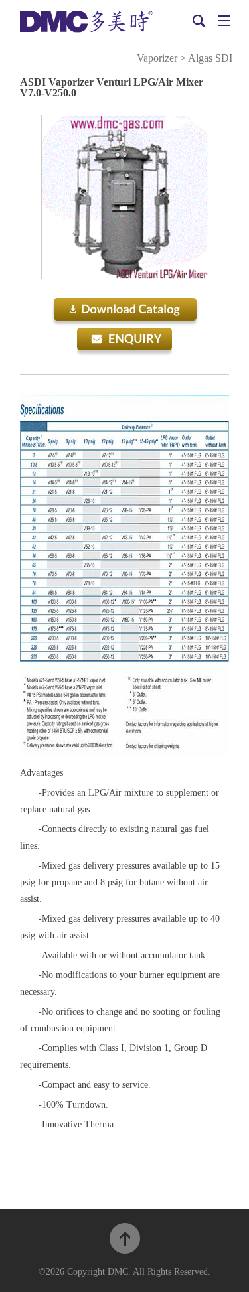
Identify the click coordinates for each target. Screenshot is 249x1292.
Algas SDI (210, 58)
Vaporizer (157, 58)
